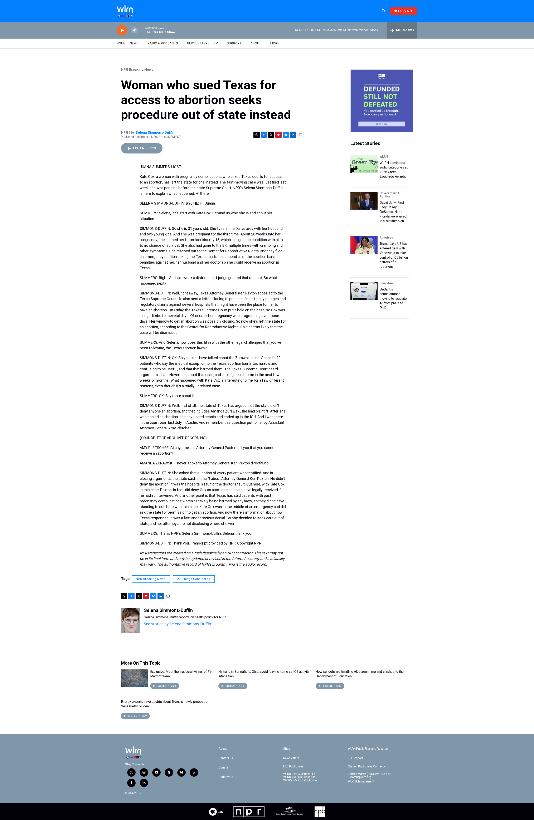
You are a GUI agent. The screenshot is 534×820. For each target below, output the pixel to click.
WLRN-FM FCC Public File (299, 777)
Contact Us (226, 758)
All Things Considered (193, 579)
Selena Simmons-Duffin (155, 132)
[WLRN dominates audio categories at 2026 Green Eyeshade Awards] (364, 164)
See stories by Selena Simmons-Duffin (177, 623)
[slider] (141, 30)
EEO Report (355, 758)
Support (234, 43)
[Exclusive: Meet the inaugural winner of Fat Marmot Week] (134, 678)
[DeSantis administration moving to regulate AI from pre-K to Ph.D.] (364, 291)
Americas (386, 237)
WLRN (384, 156)
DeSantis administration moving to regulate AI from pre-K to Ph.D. (393, 298)
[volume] (134, 30)
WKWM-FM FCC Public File (300, 780)
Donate (223, 767)
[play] (122, 30)
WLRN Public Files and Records (368, 748)
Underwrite (226, 776)
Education (387, 283)
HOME (121, 43)
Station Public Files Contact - (366, 766)
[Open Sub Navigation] (142, 43)
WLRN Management (361, 781)
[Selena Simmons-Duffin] (130, 620)
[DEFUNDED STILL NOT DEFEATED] (382, 101)
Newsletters (198, 43)
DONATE (405, 11)
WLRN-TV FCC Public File (299, 774)
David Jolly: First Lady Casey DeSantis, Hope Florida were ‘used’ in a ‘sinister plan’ (393, 212)
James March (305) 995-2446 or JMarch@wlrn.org (369, 775)
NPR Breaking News (137, 69)
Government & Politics (389, 194)
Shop (286, 748)
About (256, 43)
